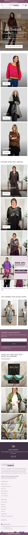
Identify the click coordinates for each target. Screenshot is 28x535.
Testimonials (4, 514)
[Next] (26, 1)
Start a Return (4, 502)
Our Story (3, 506)
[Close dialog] (27, 256)
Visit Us (3, 511)
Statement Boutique (11, 526)
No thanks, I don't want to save (21, 272)
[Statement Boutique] (14, 5)
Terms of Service (5, 496)
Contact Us (3, 509)
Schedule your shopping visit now (8, 478)
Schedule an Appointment (7, 516)
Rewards (3, 504)
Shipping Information (6, 486)
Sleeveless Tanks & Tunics (19, 288)
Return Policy (4, 484)
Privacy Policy (4, 493)
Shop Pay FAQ (4, 491)
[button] (14, 533)
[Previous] (2, 1)
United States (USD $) (6, 524)
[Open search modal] (23, 5)
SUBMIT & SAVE (21, 270)
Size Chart (3, 489)
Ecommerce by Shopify (9, 528)
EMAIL (15, 267)
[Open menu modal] (2, 5)
